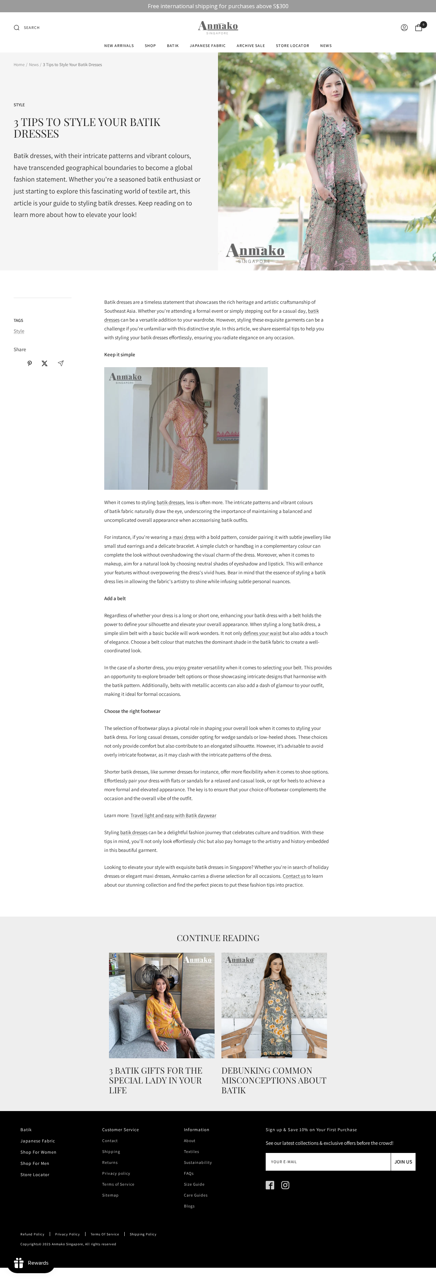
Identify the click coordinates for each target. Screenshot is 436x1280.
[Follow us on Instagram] (285, 1185)
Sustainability (198, 1162)
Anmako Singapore (67, 1244)
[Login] (404, 27)
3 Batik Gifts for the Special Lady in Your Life (155, 1079)
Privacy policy (116, 1173)
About (190, 1141)
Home (19, 64)
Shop (150, 45)
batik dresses (170, 502)
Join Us (403, 1161)
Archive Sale (251, 45)
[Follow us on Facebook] (270, 1185)
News (326, 45)
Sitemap (110, 1195)
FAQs (189, 1173)
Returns (110, 1162)
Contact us (294, 876)
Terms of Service (118, 1184)
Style (19, 105)
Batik (173, 45)
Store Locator (292, 45)
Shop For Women (38, 1152)
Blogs (189, 1206)
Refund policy (32, 1234)
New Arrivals (119, 45)
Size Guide (194, 1184)
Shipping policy (143, 1234)
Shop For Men (34, 1163)
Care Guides (196, 1195)
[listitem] (17, 363)
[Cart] (418, 27)
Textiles (191, 1152)
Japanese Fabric (208, 45)
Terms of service (105, 1234)
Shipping (111, 1152)
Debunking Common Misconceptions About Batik (273, 1079)
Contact (110, 1141)
